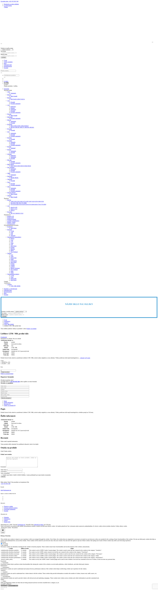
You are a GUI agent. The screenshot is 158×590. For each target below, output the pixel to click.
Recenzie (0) (7, 404)
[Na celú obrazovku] (3, 587)
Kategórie (6, 89)
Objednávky (7, 519)
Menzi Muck (10, 164)
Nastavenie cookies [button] (6, 527)
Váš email (4, 471)
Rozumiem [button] (15, 527)
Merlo (12, 250)
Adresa (6, 520)
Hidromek (10, 117)
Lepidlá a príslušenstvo (13, 220)
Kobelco (9, 137)
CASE (12, 231)
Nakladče (13, 142)
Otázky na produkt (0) (9, 405)
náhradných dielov (39, 524)
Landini (13, 265)
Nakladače (13, 93)
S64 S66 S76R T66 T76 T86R (19, 203)
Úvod (5, 60)
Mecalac (9, 160)
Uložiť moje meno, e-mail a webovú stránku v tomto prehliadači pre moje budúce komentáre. (27, 475)
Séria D (12, 210)
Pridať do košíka (5, 372)
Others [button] (2, 579)
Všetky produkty (8, 62)
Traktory (9, 253)
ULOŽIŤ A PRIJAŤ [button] (6, 584)
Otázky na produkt (31, 328)
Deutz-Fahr (13, 258)
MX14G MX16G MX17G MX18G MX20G (22, 127)
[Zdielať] (4, 587)
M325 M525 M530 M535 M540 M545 (21, 166)
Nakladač (13, 148)
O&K (8, 173)
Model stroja (4, 54)
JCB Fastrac (14, 260)
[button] (8, 5)
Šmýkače (9, 229)
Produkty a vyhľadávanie (10, 288)
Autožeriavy (7, 321)
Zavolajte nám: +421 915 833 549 (9, 1)
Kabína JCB (10, 217)
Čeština (6, 7)
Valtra (12, 272)
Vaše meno (4, 469)
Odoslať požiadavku (6, 398)
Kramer (9, 146)
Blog (5, 63)
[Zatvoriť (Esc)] (6, 587)
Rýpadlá (13, 102)
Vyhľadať (3, 57)
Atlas (8, 91)
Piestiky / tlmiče (11, 222)
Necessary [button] (3, 542)
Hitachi (9, 120)
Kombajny (10, 226)
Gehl (12, 232)
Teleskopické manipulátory (14, 237)
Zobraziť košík (4, 585)
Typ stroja (3, 51)
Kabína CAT (10, 216)
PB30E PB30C (15, 177)
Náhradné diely (8, 65)
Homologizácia (8, 66)
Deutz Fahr (13, 278)
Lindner (13, 266)
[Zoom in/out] (1, 587)
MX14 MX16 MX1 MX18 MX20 (19, 126)
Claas (12, 243)
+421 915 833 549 (5, 483)
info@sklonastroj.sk (6, 490)
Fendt (12, 259)
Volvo (8, 186)
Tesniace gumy (11, 223)
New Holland (10, 167)
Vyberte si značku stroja (7, 48)
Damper (13, 108)
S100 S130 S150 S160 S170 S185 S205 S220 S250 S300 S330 (27, 201)
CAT (8, 105)
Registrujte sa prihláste (11, 4)
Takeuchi (9, 179)
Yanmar (9, 195)
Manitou (13, 249)
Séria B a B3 (14, 207)
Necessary (5, 543)
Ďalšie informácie (8, 402)
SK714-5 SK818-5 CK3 (17, 213)
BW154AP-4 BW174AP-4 (18, 99)
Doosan (9, 114)
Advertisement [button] (4, 575)
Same (12, 271)
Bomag (9, 97)
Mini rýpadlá (14, 96)
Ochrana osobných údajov (11, 508)
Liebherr (9, 154)
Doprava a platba (8, 506)
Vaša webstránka (5, 473)
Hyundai (9, 129)
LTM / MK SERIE (15, 286)
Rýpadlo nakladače (15, 103)
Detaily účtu (7, 522)
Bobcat (9, 94)
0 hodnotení (4, 337)
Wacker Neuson (11, 192)
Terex (8, 182)
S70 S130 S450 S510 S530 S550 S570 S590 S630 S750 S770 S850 (28, 204)
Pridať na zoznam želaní (7, 373)
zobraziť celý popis (85, 358)
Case (8, 100)
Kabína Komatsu (11, 219)
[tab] (80, 401)
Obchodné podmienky (10, 509)
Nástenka (6, 517)
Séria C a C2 (14, 209)
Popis (5, 401)
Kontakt (6, 68)
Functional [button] (3, 561)
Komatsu (9, 140)
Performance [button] (4, 565)
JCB (8, 132)
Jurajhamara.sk (21, 524)
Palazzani (9, 176)
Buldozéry (13, 106)
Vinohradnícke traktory (13, 274)
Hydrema (9, 124)
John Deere (13, 228)
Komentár (3, 467)
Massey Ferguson (15, 268)
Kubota (9, 149)
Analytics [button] (3, 570)
